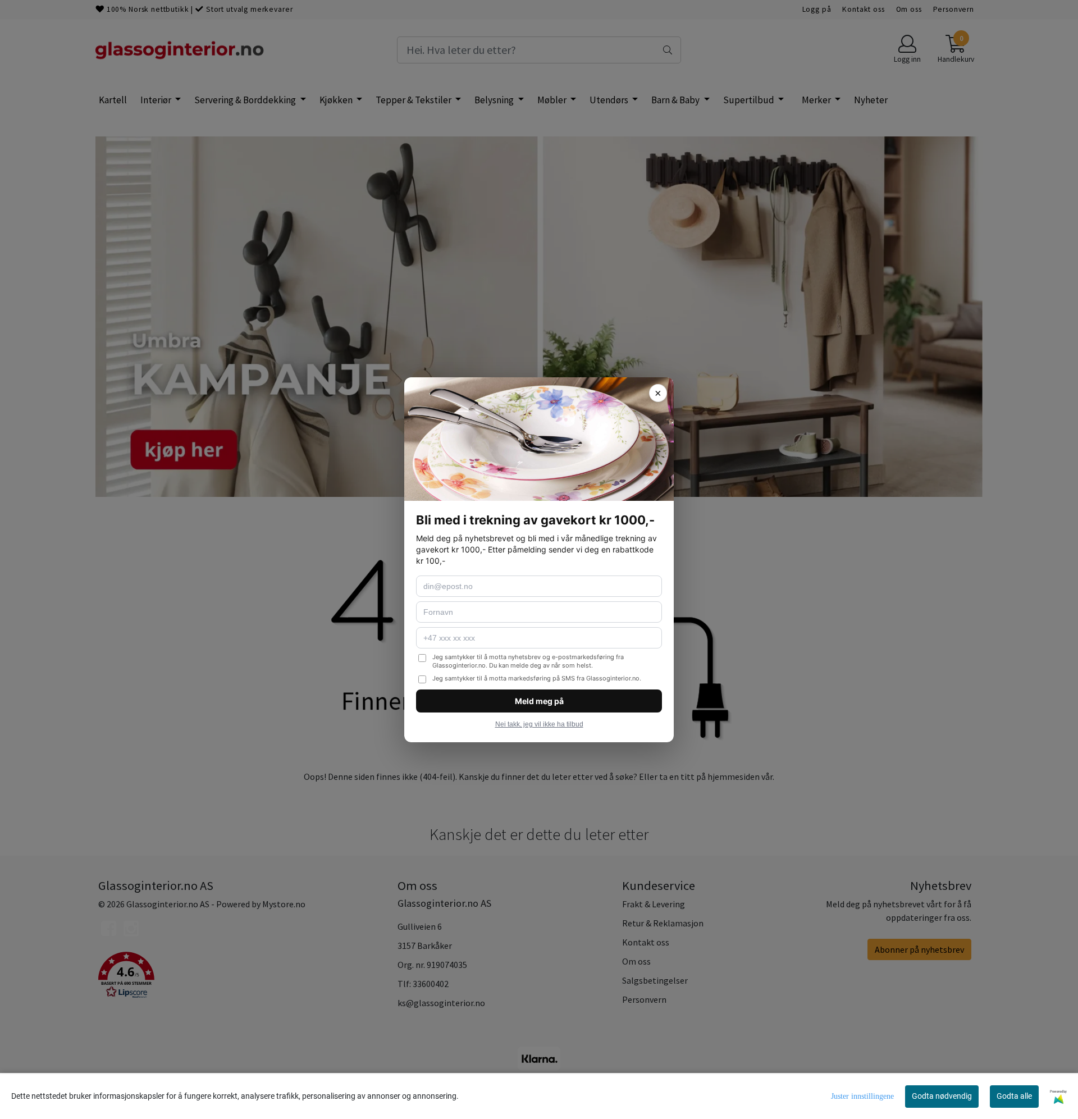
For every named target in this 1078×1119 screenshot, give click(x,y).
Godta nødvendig (942, 1095)
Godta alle (1014, 1095)
